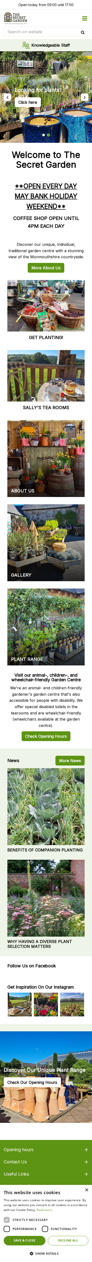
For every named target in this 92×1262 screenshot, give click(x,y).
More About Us (46, 267)
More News (70, 760)
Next (84, 97)
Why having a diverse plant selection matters (39, 944)
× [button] (86, 1190)
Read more (44, 1210)
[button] (46, 1253)
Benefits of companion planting (45, 850)
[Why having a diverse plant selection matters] (46, 898)
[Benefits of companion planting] (46, 806)
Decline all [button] (68, 1240)
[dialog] (46, 1223)
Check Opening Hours (46, 736)
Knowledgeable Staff (50, 45)
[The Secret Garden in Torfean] (15, 18)
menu (84, 18)
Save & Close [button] (25, 1240)
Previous (7, 97)
